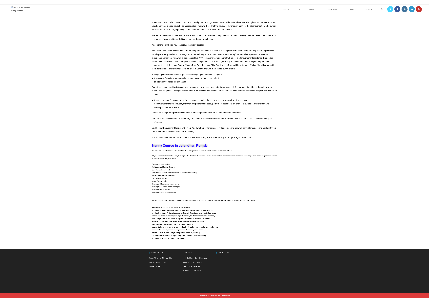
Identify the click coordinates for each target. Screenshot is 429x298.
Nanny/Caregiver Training (192, 262)
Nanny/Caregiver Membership (160, 258)
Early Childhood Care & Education (195, 258)
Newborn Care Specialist (192, 266)
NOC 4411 (198, 58)
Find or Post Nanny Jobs (158, 262)
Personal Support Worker (192, 271)
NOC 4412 (216, 61)
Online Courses (155, 266)
